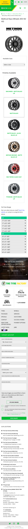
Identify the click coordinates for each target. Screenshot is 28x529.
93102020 (7, 495)
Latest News (5, 327)
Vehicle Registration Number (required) (11, 376)
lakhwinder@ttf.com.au (11, 498)
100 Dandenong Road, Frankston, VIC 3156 (13, 462)
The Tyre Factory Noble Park (10, 451)
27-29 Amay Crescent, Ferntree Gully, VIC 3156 (13, 486)
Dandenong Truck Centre (9, 464)
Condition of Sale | (11, 526)
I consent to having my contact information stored (15, 406)
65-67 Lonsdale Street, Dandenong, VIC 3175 (13, 435)
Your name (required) (6, 345)
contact (4, 320)
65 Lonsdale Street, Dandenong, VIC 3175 (12, 466)
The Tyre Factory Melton (9, 469)
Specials (4, 317)
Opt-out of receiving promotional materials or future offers (15, 410)
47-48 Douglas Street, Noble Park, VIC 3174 (13, 453)
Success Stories (19, 320)
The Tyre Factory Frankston (10, 460)
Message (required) (6, 382)
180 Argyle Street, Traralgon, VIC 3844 (11, 439)
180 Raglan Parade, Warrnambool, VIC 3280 (13, 457)
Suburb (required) (6, 363)
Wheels (16, 311)
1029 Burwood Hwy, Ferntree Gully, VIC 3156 (13, 448)
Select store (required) (7, 339)
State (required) (5, 369)
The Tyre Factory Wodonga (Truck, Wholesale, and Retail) (11, 478)
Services (16, 314)
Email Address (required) (7, 351)
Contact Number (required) (8, 357)
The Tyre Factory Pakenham (10, 442)
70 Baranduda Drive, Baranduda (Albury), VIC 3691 (13, 481)
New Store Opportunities (6, 323)
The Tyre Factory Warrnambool (11, 455)
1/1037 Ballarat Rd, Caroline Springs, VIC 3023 (13, 475)
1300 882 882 (8, 509)
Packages (4, 314)
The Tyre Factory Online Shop (10, 430)
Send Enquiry (14, 418)
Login (25, 2)
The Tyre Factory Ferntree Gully (11, 447)
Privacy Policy (18, 526)
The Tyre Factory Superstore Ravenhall (13, 473)
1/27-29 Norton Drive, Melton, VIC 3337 (12, 470)
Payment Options (19, 323)
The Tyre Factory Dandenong (10, 433)
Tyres (3, 311)
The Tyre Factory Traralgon (10, 438)
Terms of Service (15, 270)
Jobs (15, 327)
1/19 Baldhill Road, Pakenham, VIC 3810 (12, 444)
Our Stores (17, 317)
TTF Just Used (6, 485)
